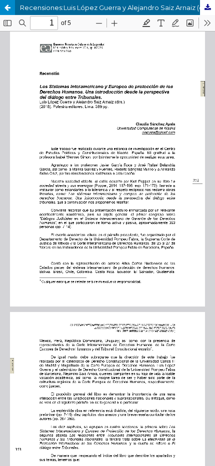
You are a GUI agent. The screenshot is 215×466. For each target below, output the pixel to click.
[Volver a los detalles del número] (7, 7)
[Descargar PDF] (207, 7)
